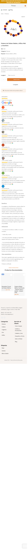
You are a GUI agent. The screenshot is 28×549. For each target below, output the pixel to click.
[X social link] (20, 85)
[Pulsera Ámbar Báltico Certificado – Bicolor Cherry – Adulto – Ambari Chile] (20, 324)
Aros (3, 520)
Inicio (2, 13)
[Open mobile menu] (2, 5)
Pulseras (7, 13)
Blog (16, 529)
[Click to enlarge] (3, 37)
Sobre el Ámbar (18, 526)
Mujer (3, 536)
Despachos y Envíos (19, 524)
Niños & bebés (5, 541)
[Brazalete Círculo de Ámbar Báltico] (7, 324)
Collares (4, 515)
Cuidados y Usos (19, 521)
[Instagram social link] (4, 506)
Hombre (4, 538)
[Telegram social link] (25, 85)
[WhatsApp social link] (24, 85)
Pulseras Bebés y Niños (11, 53)
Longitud (3, 75)
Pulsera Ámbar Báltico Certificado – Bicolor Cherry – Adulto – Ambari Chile (20, 379)
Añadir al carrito (17, 79)
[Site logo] (13, 5)
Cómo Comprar (18, 514)
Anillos (3, 523)
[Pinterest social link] (22, 85)
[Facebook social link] (19, 85)
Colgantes (4, 517)
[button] (11, 275)
